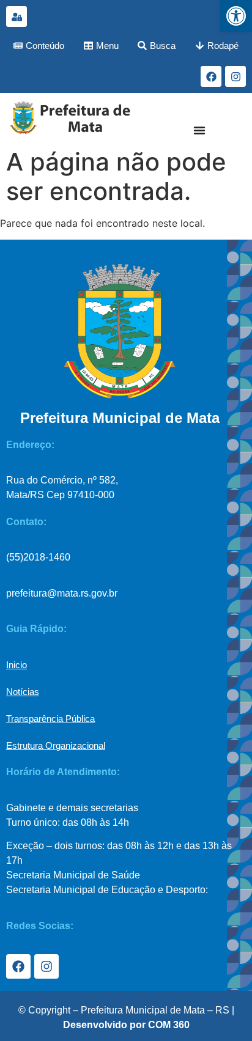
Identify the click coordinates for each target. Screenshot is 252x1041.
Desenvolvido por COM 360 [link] (126, 1025)
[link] (236, 16)
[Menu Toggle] (199, 130)
